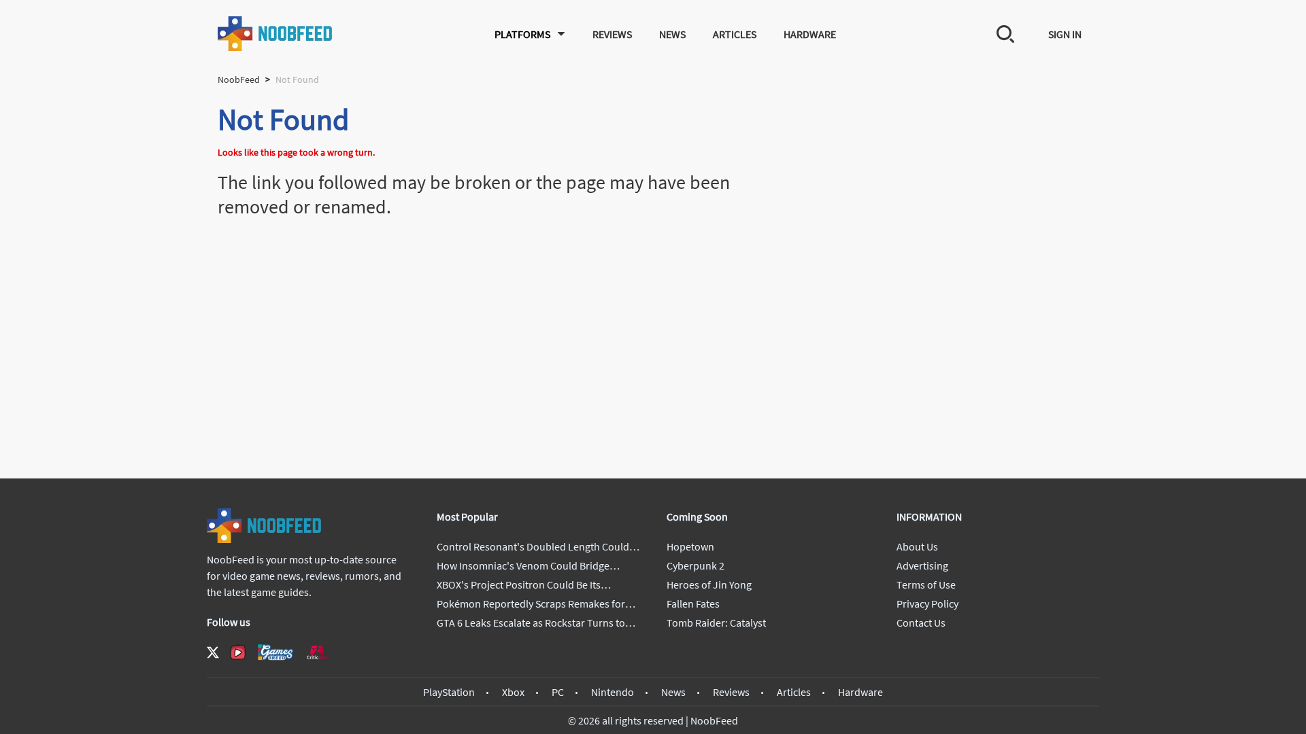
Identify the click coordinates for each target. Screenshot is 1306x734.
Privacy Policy (927, 603)
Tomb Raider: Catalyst (716, 622)
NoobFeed (239, 79)
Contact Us (921, 622)
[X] (213, 652)
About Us (917, 546)
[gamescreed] (275, 652)
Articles (734, 34)
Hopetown (690, 546)
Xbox (513, 692)
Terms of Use (926, 584)
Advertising (922, 565)
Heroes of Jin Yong (709, 584)
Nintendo (612, 692)
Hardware (810, 34)
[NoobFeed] (275, 33)
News (672, 34)
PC (558, 692)
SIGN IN (1065, 34)
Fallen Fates (693, 603)
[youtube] (238, 652)
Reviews (612, 34)
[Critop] (317, 652)
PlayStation (449, 692)
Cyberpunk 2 (695, 565)
